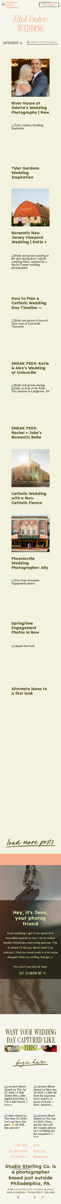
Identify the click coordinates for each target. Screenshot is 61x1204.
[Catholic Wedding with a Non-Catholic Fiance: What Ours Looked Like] (30, 468)
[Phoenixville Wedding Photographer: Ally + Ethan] (30, 533)
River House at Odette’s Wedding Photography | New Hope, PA (30, 110)
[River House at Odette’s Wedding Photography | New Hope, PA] (30, 78)
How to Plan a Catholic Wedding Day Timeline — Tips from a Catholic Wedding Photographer (28, 310)
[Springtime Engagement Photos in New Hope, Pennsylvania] (30, 598)
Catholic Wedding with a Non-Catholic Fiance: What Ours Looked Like (29, 502)
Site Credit (49, 1192)
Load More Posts (30, 842)
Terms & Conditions (16, 1192)
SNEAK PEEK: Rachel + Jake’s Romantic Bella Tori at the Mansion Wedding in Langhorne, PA (30, 439)
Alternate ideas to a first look (29, 691)
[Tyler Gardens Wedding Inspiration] (30, 143)
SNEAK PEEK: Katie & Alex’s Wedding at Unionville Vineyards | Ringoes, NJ (30, 372)
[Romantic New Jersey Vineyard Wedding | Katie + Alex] (30, 207)
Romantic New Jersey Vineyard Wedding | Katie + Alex (28, 239)
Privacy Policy (35, 1192)
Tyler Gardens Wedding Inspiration (25, 173)
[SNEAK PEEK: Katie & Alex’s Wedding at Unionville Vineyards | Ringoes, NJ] (30, 338)
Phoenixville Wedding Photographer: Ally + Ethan (29, 565)
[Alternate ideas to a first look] (30, 663)
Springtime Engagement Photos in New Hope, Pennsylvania (30, 630)
